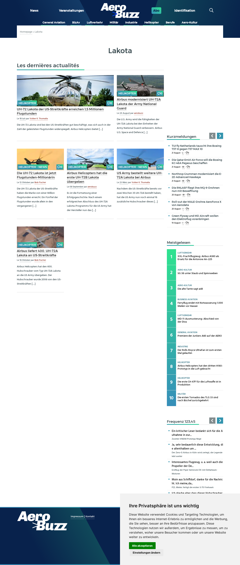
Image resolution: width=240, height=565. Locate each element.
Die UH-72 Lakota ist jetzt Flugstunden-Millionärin (36, 175)
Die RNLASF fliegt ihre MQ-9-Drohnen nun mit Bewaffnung (196, 189)
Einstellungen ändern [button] (146, 552)
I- (183, 209)
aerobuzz (138, 113)
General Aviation (54, 22)
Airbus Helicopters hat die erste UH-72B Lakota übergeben (87, 177)
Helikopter (151, 22)
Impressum (77, 516)
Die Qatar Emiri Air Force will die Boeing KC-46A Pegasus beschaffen (197, 161)
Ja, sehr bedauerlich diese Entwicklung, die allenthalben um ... (197, 447)
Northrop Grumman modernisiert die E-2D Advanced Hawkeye (197, 175)
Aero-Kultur (189, 22)
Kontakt (90, 516)
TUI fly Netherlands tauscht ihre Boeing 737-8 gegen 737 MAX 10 (196, 147)
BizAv (76, 22)
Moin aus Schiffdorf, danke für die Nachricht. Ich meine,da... (197, 481)
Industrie (131, 22)
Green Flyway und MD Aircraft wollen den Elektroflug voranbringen (195, 217)
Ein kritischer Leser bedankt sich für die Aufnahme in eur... (197, 433)
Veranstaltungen (71, 10)
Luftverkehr (95, 22)
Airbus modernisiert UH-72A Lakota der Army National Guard (139, 104)
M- (183, 167)
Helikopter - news (33, 167)
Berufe (170, 22)
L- (183, 153)
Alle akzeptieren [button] (142, 545)
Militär (114, 22)
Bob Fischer (40, 182)
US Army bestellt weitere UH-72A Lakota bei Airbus (139, 175)
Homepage (26, 32)
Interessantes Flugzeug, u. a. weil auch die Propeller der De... (197, 464)
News (34, 10)
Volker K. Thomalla (39, 118)
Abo (156, 10)
